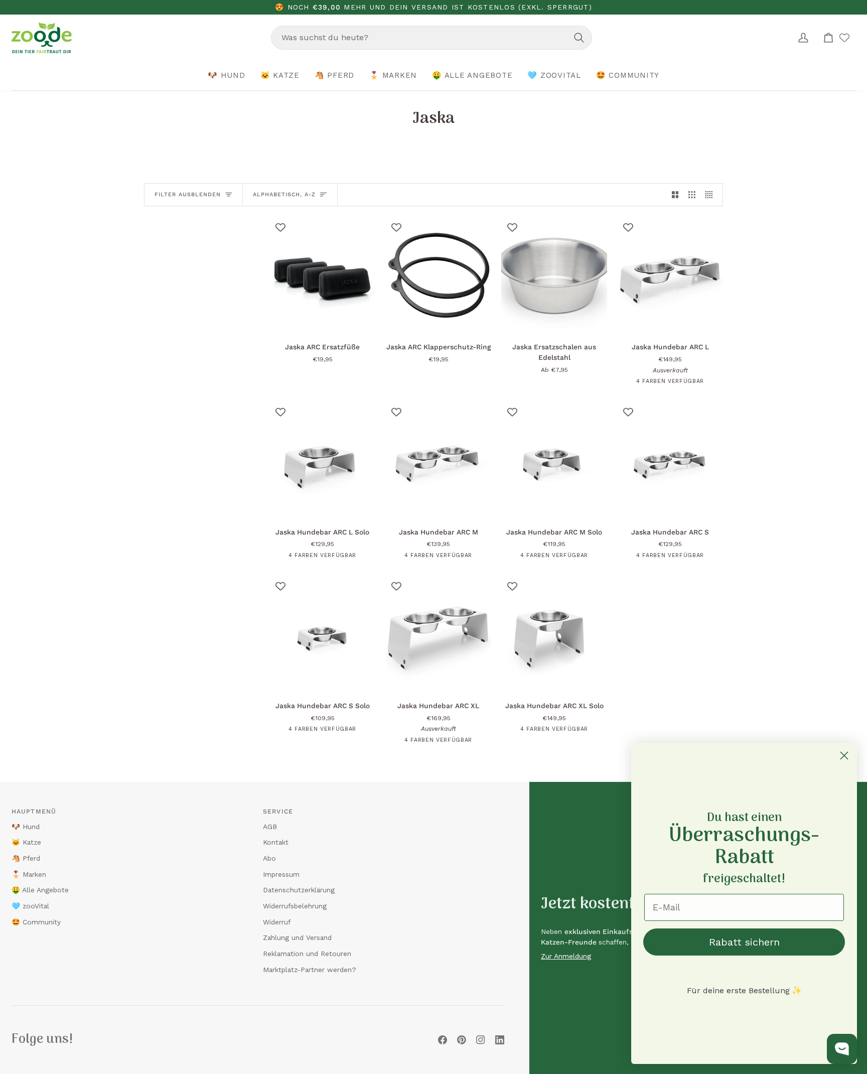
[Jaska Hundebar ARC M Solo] (554, 459)
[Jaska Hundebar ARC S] (670, 459)
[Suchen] (579, 38)
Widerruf (277, 922)
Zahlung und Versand (297, 937)
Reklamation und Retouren (307, 954)
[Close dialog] (844, 755)
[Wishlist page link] (844, 38)
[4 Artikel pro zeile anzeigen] (711, 194)
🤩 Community (36, 922)
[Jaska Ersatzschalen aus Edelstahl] (554, 275)
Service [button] (278, 811)
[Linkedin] (499, 1039)
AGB (270, 827)
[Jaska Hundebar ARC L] (670, 275)
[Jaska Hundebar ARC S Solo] (322, 634)
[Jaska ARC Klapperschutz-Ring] (438, 275)
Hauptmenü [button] (34, 811)
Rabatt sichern (744, 942)
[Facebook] (442, 1039)
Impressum (281, 874)
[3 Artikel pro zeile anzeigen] (691, 194)
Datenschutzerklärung (299, 890)
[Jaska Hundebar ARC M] (438, 459)
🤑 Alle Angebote (40, 890)
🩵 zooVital (30, 906)
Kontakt (275, 842)
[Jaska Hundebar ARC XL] (438, 634)
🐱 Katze (26, 842)
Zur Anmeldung (566, 956)
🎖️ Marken (29, 874)
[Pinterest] (461, 1039)
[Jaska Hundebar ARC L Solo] (322, 459)
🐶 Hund (26, 827)
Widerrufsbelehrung (295, 906)
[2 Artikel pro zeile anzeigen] (675, 194)
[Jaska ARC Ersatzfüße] (322, 275)
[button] (226, 76)
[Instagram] (480, 1039)
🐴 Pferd (26, 858)
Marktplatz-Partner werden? (309, 970)
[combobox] (431, 38)
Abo (269, 858)
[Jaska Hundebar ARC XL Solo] (554, 634)
